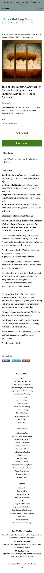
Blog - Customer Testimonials (22, 510)
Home (4, 35)
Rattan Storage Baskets (22, 439)
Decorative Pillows (22, 449)
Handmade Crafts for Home (22, 468)
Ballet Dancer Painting (22, 406)
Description (8, 153)
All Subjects (22, 422)
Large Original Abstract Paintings (22, 391)
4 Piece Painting (22, 400)
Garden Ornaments (22, 461)
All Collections (22, 477)
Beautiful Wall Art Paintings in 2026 (22, 513)
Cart (40, 8)
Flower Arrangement (22, 471)
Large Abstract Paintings (22, 381)
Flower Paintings (22, 413)
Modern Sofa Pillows (22, 446)
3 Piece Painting (22, 397)
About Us (22, 488)
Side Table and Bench (22, 474)
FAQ (22, 500)
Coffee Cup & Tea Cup (22, 452)
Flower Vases (22, 455)
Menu (6, 8)
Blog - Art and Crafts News (22, 507)
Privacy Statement (22, 519)
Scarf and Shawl (22, 458)
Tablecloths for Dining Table (22, 465)
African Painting (22, 410)
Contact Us (22, 516)
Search (22, 378)
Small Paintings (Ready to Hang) (22, 387)
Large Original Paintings (22, 394)
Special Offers (22, 491)
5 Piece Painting (22, 403)
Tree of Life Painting (22, 416)
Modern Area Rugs (22, 433)
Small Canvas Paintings (22, 384)
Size (3, 119)
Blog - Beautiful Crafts (22, 504)
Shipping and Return (22, 497)
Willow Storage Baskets (22, 442)
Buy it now (22, 143)
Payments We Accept (22, 494)
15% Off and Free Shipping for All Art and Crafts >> (20, 160)
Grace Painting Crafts (28, 564)
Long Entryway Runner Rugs (22, 436)
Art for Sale (22, 419)
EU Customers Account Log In (22, 523)
